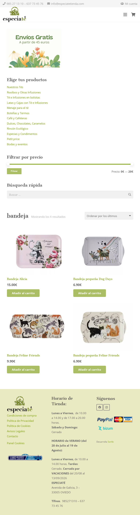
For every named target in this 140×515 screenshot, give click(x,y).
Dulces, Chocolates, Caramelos (26, 123)
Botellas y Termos (18, 113)
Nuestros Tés (15, 87)
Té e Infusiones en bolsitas (23, 97)
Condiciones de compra (21, 415)
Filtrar (14, 171)
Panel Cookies (15, 443)
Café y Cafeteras (17, 118)
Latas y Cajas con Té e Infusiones (27, 102)
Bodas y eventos (17, 144)
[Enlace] (14, 14)
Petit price (13, 139)
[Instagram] (106, 407)
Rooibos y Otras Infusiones (24, 92)
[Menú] (125, 14)
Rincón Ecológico (17, 128)
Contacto (12, 436)
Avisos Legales (16, 431)
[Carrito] (133, 14)
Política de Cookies (18, 426)
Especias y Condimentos (22, 134)
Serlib (111, 441)
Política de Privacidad (20, 421)
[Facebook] (99, 407)
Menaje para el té (17, 108)
